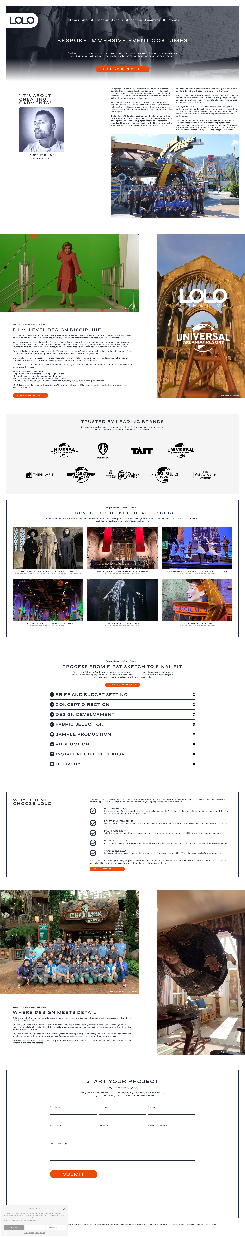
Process (135, 20)
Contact (154, 20)
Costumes (80, 20)
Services (199, 1224)
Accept (14, 1227)
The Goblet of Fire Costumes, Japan (48, 571)
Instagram (174, 20)
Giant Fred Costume (197, 623)
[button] (64, 1208)
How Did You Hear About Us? (160, 1125)
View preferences (56, 1227)
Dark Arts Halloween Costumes (48, 623)
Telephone (103, 1125)
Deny (35, 1227)
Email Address (56, 1125)
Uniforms (101, 20)
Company (152, 1107)
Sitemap (190, 1224)
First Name (55, 1107)
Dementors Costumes (122, 623)
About (119, 20)
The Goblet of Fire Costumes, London (197, 571)
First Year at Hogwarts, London (122, 571)
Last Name (104, 1107)
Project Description (58, 1144)
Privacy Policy (29, 1233)
